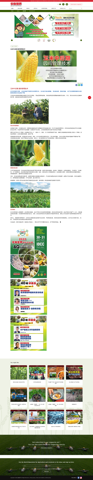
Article (35, 8)
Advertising (44, 8)
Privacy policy (47, 468)
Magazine (20, 8)
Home (12, 8)
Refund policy (48, 477)
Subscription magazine (76, 4)
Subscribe (46, 471)
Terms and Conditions (57, 468)
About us (53, 8)
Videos (27, 8)
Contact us (62, 8)
